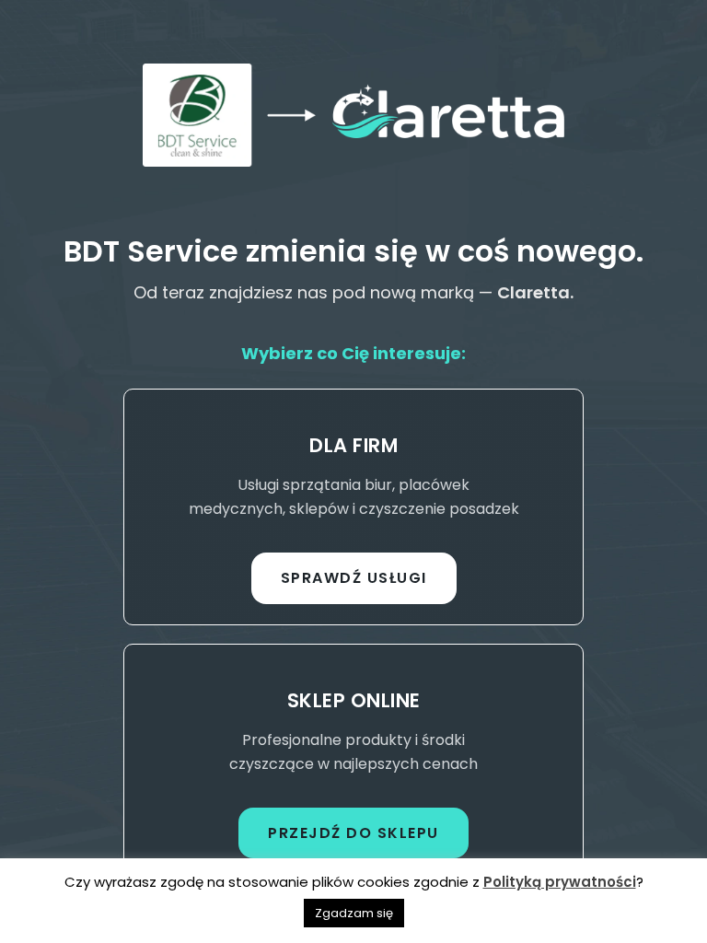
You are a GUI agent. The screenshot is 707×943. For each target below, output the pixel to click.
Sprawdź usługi (354, 577)
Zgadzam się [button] (354, 913)
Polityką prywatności (559, 881)
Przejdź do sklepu (353, 833)
